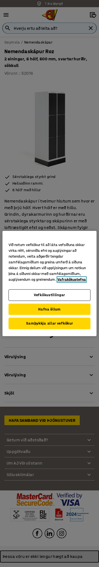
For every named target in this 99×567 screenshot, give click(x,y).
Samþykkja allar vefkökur (49, 323)
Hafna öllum (49, 309)
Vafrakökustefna (71, 279)
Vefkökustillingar (49, 295)
